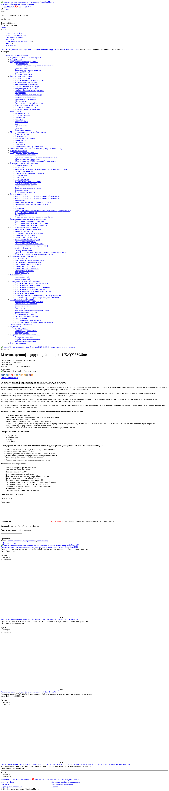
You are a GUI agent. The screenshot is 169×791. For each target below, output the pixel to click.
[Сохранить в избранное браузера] (25, 375)
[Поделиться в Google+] (12, 375)
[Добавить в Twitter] (7, 375)
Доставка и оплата (26, 4)
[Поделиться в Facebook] (4, 375)
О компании (6, 4)
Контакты (15, 4)
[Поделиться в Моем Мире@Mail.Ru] (17, 375)
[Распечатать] (27, 375)
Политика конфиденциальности (66, 782)
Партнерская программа (11, 787)
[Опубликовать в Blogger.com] (22, 375)
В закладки (5, 369)
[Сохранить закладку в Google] (14, 375)
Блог (12, 782)
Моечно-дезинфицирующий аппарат (21, 541)
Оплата (55, 787)
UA (7, 9)
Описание (5, 378)
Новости (5, 782)
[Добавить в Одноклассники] (9, 375)
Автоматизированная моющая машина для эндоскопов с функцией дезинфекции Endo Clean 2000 (39, 619)
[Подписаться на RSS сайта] (32, 375)
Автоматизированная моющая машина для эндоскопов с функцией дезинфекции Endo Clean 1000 (39, 547)
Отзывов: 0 (16, 371)
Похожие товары (8, 543)
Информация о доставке (62, 784)
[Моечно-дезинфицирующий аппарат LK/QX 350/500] (38, 347)
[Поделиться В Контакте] (2, 375)
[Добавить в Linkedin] (19, 375)
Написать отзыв (30, 371)
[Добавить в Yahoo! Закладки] (30, 375)
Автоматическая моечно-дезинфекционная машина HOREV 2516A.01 (28, 692)
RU (2, 9)
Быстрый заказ (24, 367)
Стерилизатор (42, 541)
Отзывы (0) (13, 378)
